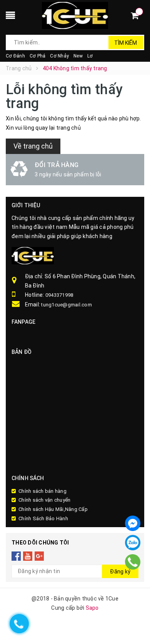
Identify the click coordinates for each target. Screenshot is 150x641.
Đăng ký (120, 571)
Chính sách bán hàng (42, 491)
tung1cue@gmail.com (66, 305)
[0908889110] (132, 562)
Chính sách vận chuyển (44, 500)
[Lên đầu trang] (134, 574)
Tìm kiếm (125, 43)
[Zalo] (132, 542)
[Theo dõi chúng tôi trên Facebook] (16, 556)
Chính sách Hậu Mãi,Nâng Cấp (53, 509)
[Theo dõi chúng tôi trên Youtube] (28, 556)
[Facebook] (132, 523)
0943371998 (59, 295)
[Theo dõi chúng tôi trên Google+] (39, 556)
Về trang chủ (33, 146)
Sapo (92, 608)
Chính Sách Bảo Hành (43, 518)
